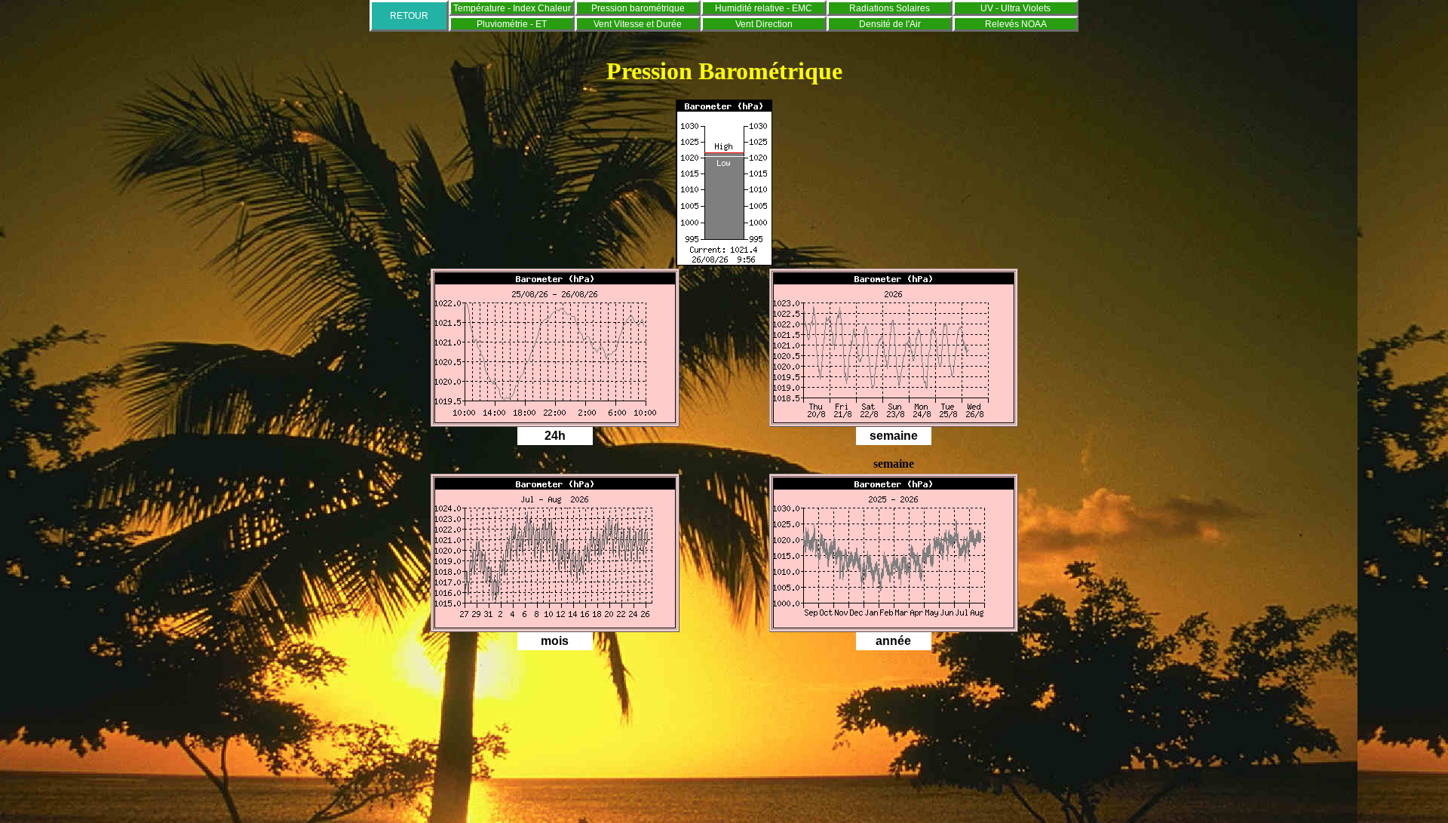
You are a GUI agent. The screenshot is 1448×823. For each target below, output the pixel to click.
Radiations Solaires (889, 8)
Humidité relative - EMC (763, 8)
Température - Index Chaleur (512, 8)
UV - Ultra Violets (1015, 8)
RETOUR (409, 16)
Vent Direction (764, 24)
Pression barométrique (638, 8)
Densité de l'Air (890, 24)
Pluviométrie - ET (512, 24)
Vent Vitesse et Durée (638, 24)
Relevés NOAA (1016, 24)
